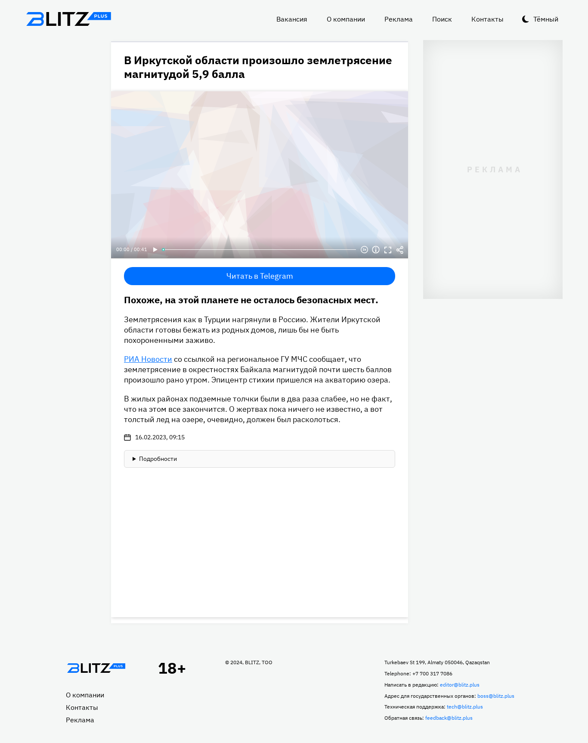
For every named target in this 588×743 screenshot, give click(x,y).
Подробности (158, 459)
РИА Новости (148, 359)
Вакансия (291, 19)
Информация (376, 250)
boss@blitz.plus (495, 696)
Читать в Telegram (259, 276)
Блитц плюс (68, 19)
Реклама (398, 19)
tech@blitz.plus (465, 706)
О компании (346, 19)
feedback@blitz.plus (449, 718)
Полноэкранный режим (388, 250)
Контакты (487, 19)
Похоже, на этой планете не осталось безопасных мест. (251, 299)
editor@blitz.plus (460, 684)
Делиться (400, 250)
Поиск (442, 19)
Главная (96, 668)
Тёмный (545, 19)
